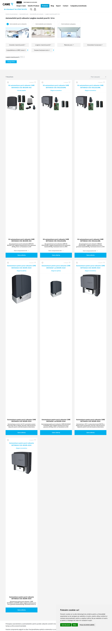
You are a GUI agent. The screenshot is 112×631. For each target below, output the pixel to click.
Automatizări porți (23, 14)
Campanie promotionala (78, 6)
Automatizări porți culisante (36, 14)
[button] (35, 9)
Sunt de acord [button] (66, 625)
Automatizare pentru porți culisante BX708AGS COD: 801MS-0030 (21, 444)
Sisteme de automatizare (12, 14)
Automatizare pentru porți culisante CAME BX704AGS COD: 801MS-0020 (90, 267)
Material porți (68, 45)
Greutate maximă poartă (16, 45)
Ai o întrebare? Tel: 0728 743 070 (15, 9)
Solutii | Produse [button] (33, 6)
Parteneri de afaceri (30, 2)
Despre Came (21, 6)
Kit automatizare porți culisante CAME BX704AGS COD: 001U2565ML (56, 86)
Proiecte (45, 6)
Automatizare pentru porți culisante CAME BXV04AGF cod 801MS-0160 (56, 267)
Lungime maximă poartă (42, 45)
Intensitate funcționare (94, 45)
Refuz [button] (74, 625)
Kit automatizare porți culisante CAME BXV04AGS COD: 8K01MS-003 (21, 86)
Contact (65, 6)
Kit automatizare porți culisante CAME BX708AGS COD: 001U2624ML (90, 86)
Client (19, 2)
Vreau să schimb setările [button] (87, 625)
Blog (52, 6)
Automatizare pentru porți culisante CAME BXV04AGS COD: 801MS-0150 (21, 267)
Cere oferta (22, 255)
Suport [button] (58, 6)
